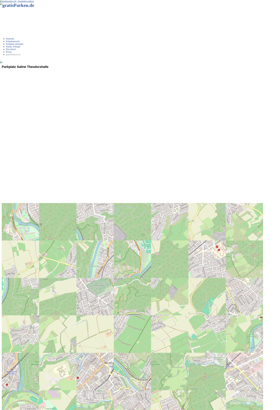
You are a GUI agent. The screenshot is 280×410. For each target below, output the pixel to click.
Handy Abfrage (13, 46)
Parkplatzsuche (13, 41)
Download (11, 49)
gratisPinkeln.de (13, 54)
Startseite (10, 38)
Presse (9, 52)
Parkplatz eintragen (14, 44)
